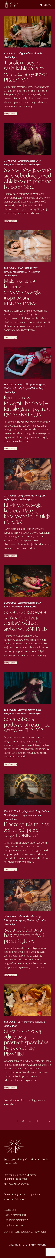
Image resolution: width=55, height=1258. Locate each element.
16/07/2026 (10, 268)
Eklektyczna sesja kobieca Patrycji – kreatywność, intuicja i (27, 513)
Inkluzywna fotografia (35, 384)
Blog (20, 53)
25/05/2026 (10, 916)
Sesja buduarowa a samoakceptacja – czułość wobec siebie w (25, 620)
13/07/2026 (10, 384)
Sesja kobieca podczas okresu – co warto (27, 725)
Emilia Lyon (11, 57)
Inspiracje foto (31, 268)
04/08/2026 (10, 160)
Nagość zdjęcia (11, 815)
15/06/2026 (10, 811)
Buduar (45, 811)
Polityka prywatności (15, 1215)
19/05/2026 (10, 1022)
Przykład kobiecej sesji (14, 271)
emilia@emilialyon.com (16, 1184)
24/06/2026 (10, 602)
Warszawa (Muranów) (15, 1199)
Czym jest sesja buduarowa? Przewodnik (25, 1231)
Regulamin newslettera (16, 1220)
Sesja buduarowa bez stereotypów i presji (24, 935)
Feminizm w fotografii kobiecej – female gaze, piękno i (27, 406)
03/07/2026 (10, 495)
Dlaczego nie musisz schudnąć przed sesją (26, 830)
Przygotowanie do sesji (15, 164)
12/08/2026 (10, 53)
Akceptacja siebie (27, 160)
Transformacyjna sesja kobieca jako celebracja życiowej (26, 71)
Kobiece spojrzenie (33, 53)
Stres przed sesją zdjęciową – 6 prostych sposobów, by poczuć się (26, 1043)
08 (36, 1121)
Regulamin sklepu (13, 1225)
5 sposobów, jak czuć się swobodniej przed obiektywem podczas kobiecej (27, 179)
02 (23, 1121)
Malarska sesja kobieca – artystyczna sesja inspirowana (22, 292)
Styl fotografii (33, 271)
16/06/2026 (10, 709)
